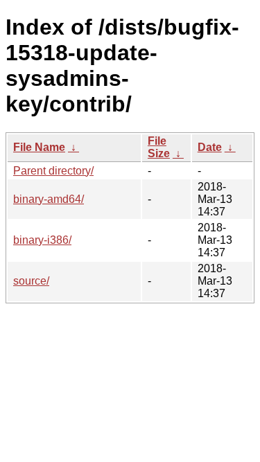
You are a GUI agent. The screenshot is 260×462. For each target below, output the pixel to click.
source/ (31, 281)
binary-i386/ (42, 240)
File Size (159, 147)
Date (210, 147)
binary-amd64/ (48, 199)
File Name (39, 147)
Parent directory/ (53, 171)
